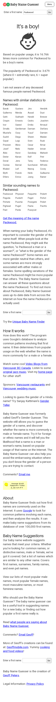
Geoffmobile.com (17, 647)
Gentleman (20, 129)
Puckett (19, 198)
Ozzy (17, 133)
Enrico (18, 177)
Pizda (18, 210)
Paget (30, 198)
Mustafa (7, 133)
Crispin (6, 121)
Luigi (17, 141)
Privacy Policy (35, 684)
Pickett (43, 194)
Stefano (44, 129)
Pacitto (43, 206)
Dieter (6, 157)
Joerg (30, 177)
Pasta (30, 206)
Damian (31, 129)
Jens (17, 161)
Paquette (32, 194)
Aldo (5, 153)
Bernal (18, 165)
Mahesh (44, 153)
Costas (6, 165)
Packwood (8, 194)
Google (27, 510)
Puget (18, 206)
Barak (6, 108)
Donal (5, 161)
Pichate (6, 202)
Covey (43, 169)
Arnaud (43, 125)
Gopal (5, 141)
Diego (18, 137)
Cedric (31, 121)
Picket (43, 202)
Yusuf (30, 133)
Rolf (30, 157)
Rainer (43, 177)
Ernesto (19, 121)
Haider (31, 149)
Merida (18, 113)
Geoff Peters (11, 675)
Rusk (42, 141)
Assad (31, 113)
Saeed (18, 125)
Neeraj (31, 169)
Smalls (6, 129)
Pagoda (6, 198)
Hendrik (43, 108)
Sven (30, 141)
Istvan (43, 149)
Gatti (5, 117)
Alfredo (43, 165)
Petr (42, 157)
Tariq (30, 161)
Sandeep (32, 153)
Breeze (43, 117)
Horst (17, 153)
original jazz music (14, 372)
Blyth (5, 173)
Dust (42, 113)
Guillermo (7, 113)
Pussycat (32, 210)
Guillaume (45, 173)
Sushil (6, 137)
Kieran (18, 157)
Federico (44, 161)
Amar (43, 145)
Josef (6, 149)
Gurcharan (33, 165)
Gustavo (19, 108)
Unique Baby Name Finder (28, 321)
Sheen (31, 137)
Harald (31, 117)
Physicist (19, 194)
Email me (24, 474)
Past (5, 210)
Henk (30, 173)
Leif (17, 169)
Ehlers (6, 177)
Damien (43, 133)
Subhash (19, 117)
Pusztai (19, 202)
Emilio (30, 125)
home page (45, 372)
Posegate (32, 202)
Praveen (7, 145)
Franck (18, 173)
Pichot (43, 198)
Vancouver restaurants (30, 384)
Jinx (30, 108)
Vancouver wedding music (19, 388)
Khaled (6, 169)
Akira (17, 145)
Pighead (7, 206)
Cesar (30, 145)
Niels (17, 149)
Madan (43, 137)
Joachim (44, 121)
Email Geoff (26, 634)
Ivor (4, 125)
